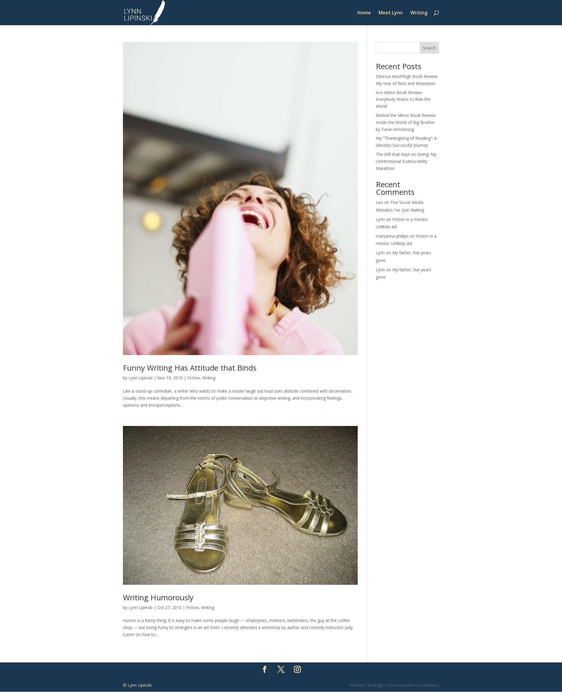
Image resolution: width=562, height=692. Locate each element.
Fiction (193, 378)
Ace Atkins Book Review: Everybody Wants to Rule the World (403, 99)
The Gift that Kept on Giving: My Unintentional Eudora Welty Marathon (406, 161)
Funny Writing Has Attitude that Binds (189, 367)
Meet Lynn (390, 13)
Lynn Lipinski (140, 378)
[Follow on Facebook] (265, 669)
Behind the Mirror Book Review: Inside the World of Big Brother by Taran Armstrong (406, 122)
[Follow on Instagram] (297, 669)
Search (429, 48)
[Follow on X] (281, 669)
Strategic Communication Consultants (403, 685)
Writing (418, 13)
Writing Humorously (158, 597)
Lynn (380, 219)
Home (364, 13)
